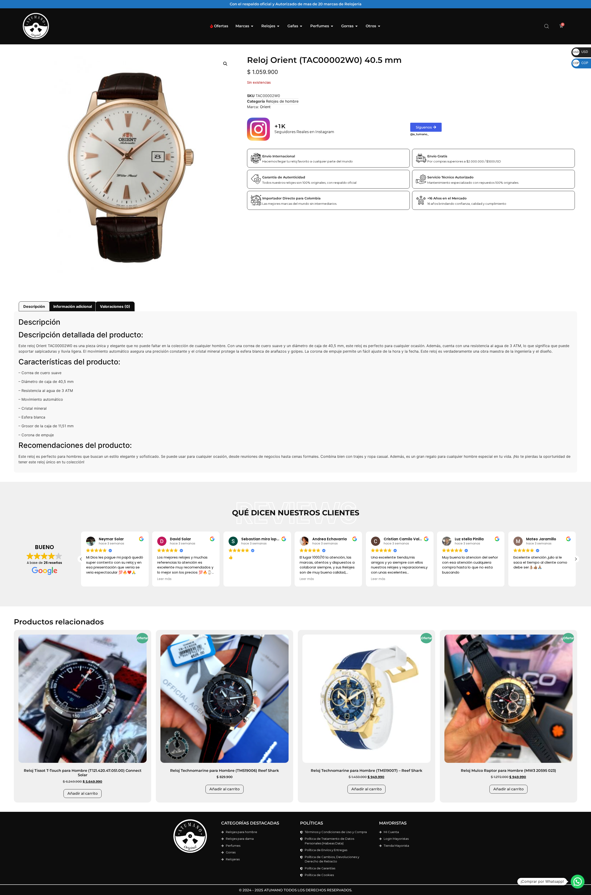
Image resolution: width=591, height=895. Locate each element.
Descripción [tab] (34, 306)
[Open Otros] (379, 26)
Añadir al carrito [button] (82, 793)
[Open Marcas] (252, 26)
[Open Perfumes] (332, 26)
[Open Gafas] (301, 26)
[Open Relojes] (278, 26)
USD (580, 52)
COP (580, 63)
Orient (265, 106)
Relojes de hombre (282, 101)
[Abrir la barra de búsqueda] (546, 26)
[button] (225, 64)
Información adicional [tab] (72, 306)
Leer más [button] (164, 579)
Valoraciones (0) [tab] (115, 306)
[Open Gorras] (356, 26)
